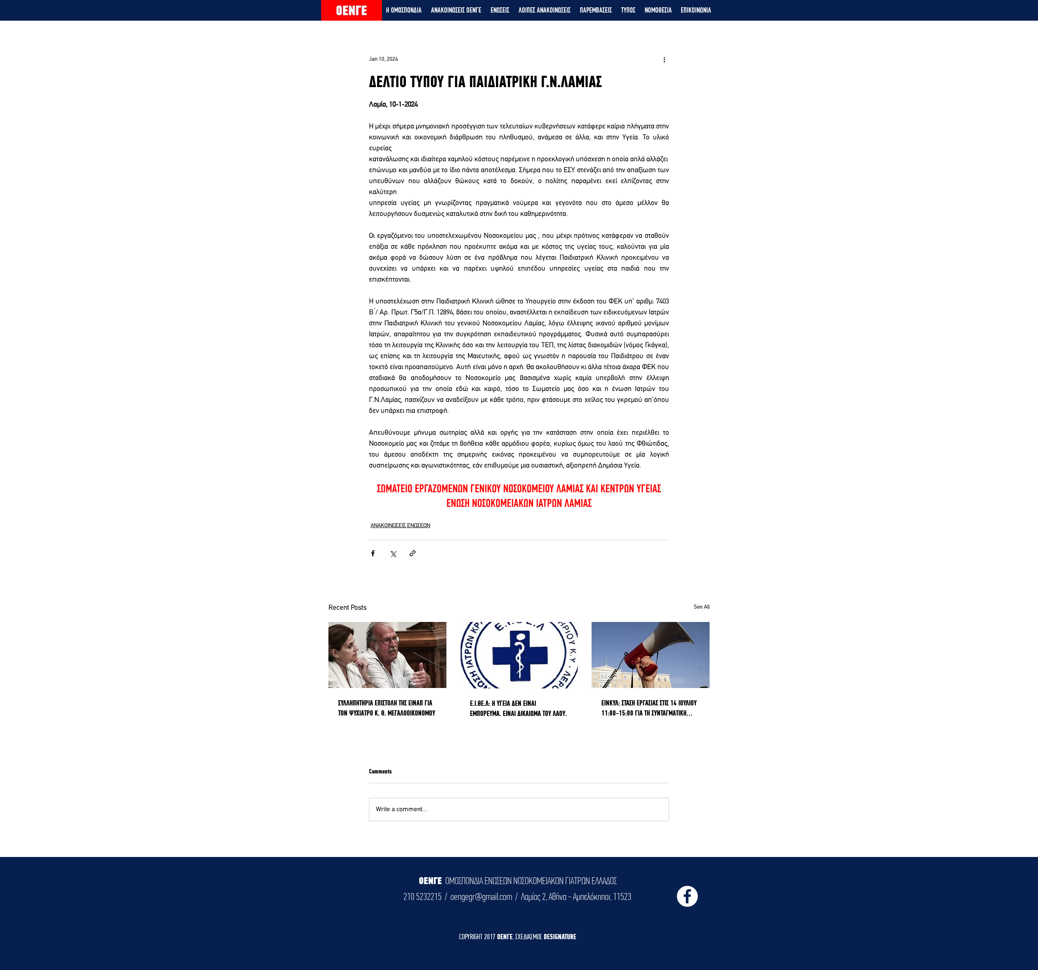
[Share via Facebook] (373, 553)
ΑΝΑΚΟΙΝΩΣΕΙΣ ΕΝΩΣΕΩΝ (400, 526)
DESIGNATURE (560, 936)
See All (702, 607)
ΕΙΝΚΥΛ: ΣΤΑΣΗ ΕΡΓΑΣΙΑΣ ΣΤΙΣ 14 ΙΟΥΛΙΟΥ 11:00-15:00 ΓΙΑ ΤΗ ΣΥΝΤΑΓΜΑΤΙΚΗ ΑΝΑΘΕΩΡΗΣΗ (649, 708)
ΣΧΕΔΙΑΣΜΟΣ (529, 936)
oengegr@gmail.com (481, 896)
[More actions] (664, 59)
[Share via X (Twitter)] (393, 553)
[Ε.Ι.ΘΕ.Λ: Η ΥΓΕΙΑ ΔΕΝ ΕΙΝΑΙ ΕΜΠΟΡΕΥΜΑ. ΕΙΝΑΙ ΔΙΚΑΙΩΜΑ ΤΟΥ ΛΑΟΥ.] (519, 655)
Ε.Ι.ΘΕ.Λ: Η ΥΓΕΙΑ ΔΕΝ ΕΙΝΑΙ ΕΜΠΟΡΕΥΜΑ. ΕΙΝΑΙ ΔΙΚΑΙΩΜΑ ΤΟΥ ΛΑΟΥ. (518, 708)
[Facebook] (687, 896)
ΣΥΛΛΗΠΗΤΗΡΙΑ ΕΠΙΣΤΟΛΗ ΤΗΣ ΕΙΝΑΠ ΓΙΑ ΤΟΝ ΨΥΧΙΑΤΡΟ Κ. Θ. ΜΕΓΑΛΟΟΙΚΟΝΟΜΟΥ (386, 708)
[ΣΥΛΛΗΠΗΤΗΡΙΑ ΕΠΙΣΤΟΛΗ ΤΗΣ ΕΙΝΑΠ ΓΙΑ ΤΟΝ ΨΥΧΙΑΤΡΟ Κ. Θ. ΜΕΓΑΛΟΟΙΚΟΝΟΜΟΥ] (387, 655)
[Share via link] (412, 553)
